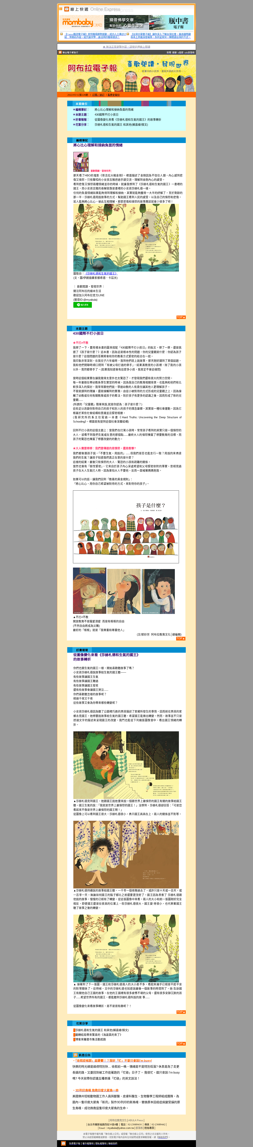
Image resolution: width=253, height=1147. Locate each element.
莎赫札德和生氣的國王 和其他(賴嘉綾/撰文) (121, 124)
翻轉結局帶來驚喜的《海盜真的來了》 (99, 1034)
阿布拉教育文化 (118, 1120)
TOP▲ (181, 317)
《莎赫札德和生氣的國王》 (101, 273)
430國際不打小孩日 (107, 114)
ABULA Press (135, 1120)
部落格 (139, 1128)
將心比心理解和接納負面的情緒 (114, 109)
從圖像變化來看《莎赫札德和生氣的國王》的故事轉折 (128, 119)
